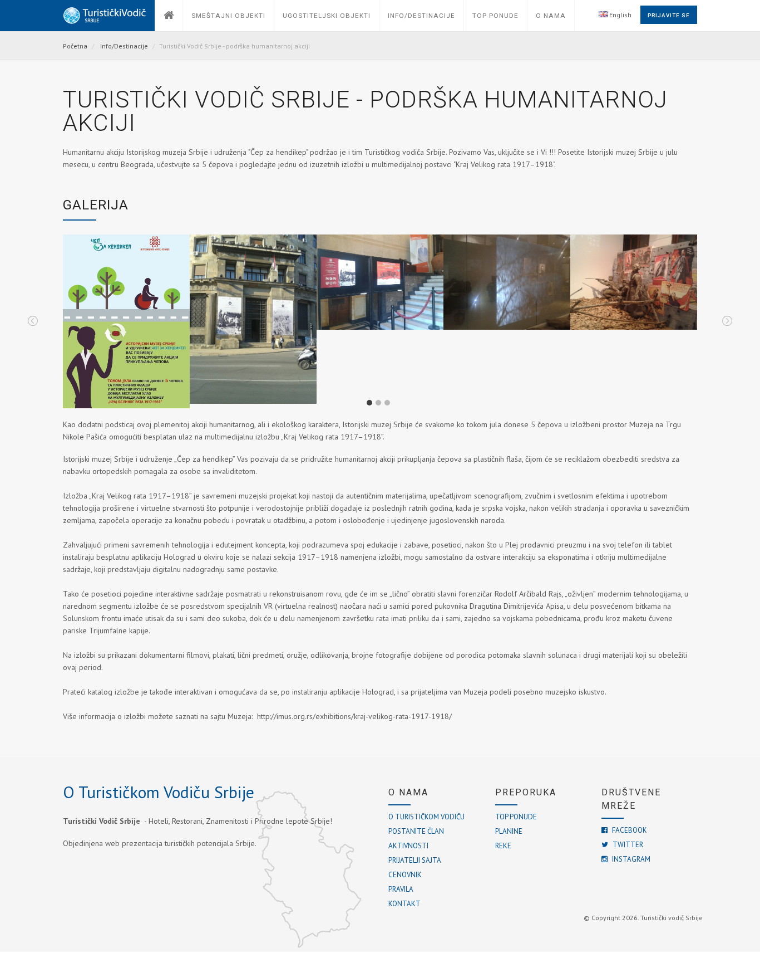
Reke (503, 846)
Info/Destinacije (124, 46)
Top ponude (516, 817)
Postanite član (416, 831)
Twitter (627, 844)
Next (727, 321)
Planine (508, 831)
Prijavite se (669, 15)
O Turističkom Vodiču (426, 817)
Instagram (630, 859)
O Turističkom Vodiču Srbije (158, 792)
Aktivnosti (408, 846)
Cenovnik (405, 874)
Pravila (400, 889)
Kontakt (404, 903)
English (619, 15)
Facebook (628, 830)
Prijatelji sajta (414, 860)
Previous (33, 321)
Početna (75, 46)
